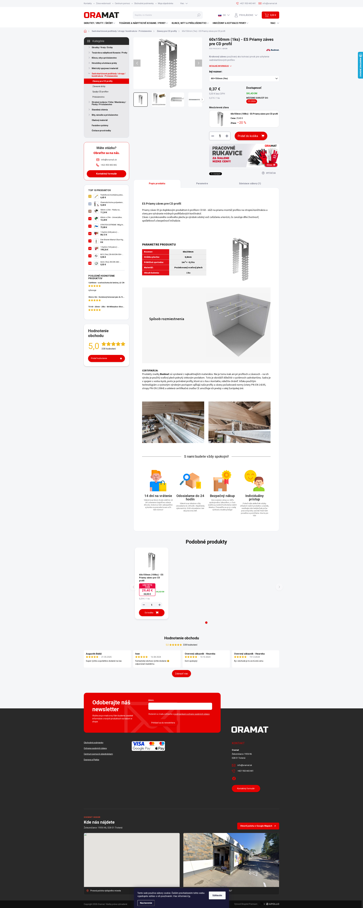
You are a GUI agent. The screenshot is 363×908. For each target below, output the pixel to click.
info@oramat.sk (245, 765)
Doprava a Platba (91, 760)
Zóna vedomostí (103, 3)
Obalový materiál (100, 120)
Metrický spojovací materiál (105, 68)
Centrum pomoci (122, 3)
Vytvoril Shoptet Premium (245, 904)
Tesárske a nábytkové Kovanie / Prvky (109, 53)
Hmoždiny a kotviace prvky (104, 63)
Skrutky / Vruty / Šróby (102, 47)
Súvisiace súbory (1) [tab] (250, 183)
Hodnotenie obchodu (181, 638)
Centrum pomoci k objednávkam (98, 754)
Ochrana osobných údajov (95, 748)
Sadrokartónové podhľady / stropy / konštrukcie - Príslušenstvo (108, 74)
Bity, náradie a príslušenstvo (105, 115)
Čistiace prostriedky (101, 130)
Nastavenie (146, 903)
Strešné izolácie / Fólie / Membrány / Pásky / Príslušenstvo (109, 103)
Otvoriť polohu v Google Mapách (256, 826)
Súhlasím (217, 895)
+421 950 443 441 (246, 771)
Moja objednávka (165, 3)
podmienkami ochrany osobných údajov (192, 714)
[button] (206, 622)
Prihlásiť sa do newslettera (163, 723)
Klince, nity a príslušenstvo (104, 58)
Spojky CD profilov (100, 92)
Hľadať (199, 15)
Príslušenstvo (98, 97)
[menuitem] (100, 23)
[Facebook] (234, 778)
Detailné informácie (219, 66)
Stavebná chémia (100, 110)
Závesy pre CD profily (102, 81)
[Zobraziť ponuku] (244, 155)
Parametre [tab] (202, 183)
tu (189, 896)
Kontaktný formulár (106, 173)
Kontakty (88, 3)
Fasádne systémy (100, 125)
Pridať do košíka (248, 136)
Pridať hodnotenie (99, 358)
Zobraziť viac (181, 673)
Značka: (269, 56)
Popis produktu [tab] (157, 183)
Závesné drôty (98, 86)
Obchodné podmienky (144, 3)
